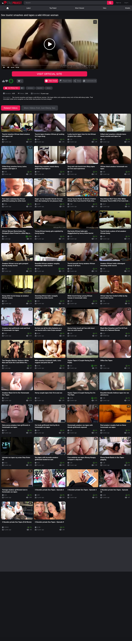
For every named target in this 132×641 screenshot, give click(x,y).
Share (79, 81)
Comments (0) (91, 81)
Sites (104, 8)
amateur (30, 88)
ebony (49, 88)
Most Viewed (79, 8)
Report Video (67, 81)
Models (127, 8)
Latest (28, 8)
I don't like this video (6, 81)
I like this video (3, 81)
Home (7, 8)
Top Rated (53, 8)
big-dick (39, 88)
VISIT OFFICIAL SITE (49, 73)
